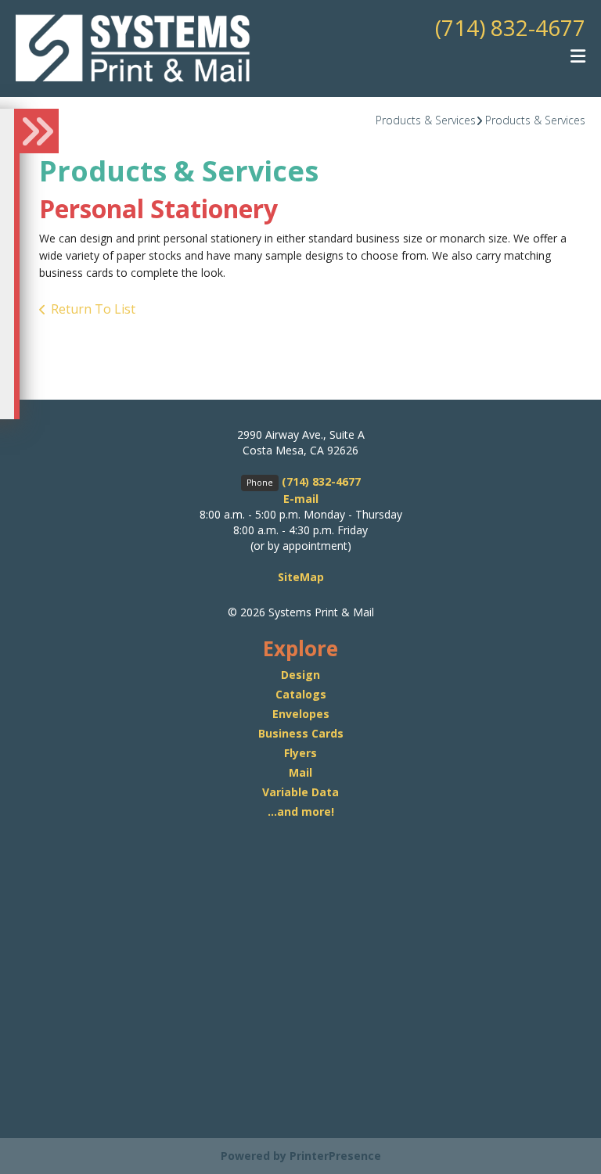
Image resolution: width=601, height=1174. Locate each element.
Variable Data (300, 791)
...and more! (301, 811)
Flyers (300, 752)
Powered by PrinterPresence (301, 1155)
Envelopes (300, 713)
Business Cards (301, 733)
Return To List (93, 309)
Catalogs (300, 694)
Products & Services (426, 120)
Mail (300, 772)
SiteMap (301, 576)
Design (300, 674)
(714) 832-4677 (510, 27)
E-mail (300, 498)
